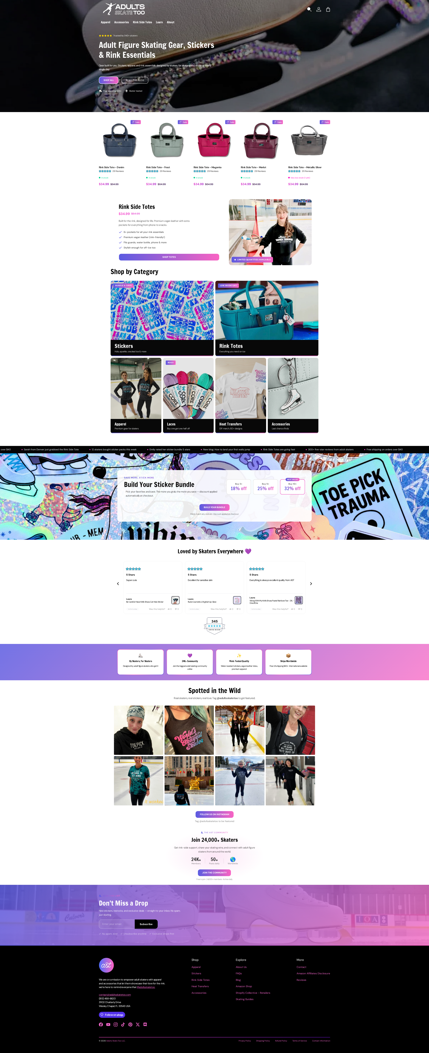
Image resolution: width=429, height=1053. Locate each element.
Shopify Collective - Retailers (253, 993)
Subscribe (146, 924)
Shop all (109, 80)
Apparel (105, 22)
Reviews (301, 980)
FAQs (239, 973)
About (170, 22)
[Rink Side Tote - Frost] (167, 141)
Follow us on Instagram (214, 814)
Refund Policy (281, 1041)
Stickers (196, 973)
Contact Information (321, 1041)
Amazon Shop (244, 986)
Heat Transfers (200, 986)
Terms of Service (299, 1041)
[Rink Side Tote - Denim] (120, 141)
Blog (238, 980)
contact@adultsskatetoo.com (115, 994)
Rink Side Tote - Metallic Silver (304, 167)
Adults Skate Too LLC (115, 1041)
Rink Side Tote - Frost (158, 167)
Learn (159, 22)
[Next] (311, 584)
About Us (241, 967)
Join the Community (214, 872)
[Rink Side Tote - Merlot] (262, 141)
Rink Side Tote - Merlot (253, 167)
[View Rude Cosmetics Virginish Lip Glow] (175, 600)
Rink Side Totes (142, 22)
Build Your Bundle (214, 507)
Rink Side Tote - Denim (111, 167)
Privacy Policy (245, 1041)
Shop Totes (169, 257)
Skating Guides (245, 999)
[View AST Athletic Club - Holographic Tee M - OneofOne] (299, 600)
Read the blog (135, 80)
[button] (328, 9)
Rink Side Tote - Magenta (208, 167)
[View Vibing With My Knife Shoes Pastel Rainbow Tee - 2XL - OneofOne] (237, 600)
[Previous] (118, 584)
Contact (301, 967)
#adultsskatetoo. (146, 987)
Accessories (121, 22)
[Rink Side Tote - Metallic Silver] (309, 141)
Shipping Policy (263, 1041)
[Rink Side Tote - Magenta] (214, 141)
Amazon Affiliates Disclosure (313, 973)
